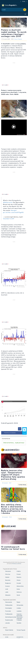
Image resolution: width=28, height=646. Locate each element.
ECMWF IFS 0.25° (20, 637)
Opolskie (19, 623)
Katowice (19, 592)
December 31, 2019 (8, 219)
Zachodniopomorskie (9, 617)
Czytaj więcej (22, 484)
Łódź (6, 589)
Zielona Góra (20, 586)
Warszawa (8, 571)
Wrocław (7, 574)
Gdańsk (7, 577)
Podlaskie (19, 620)
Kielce (18, 589)
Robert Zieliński (9, 630)
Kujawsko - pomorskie (19, 614)
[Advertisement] (14, 74)
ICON (6, 637)
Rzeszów (19, 577)
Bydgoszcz (8, 583)
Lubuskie (7, 623)
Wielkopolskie (8, 605)
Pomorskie (8, 611)
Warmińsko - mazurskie (20, 617)
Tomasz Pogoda (21, 630)
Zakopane (7, 595)
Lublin (6, 592)
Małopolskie (20, 605)
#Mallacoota (7, 202)
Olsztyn (18, 580)
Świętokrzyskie (9, 620)
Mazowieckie (8, 602)
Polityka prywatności (16, 563)
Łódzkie (19, 608)
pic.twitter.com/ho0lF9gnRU (13, 212)
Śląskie (18, 602)
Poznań (19, 574)
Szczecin (7, 586)
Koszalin (19, 583)
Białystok (7, 580)
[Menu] (25, 14)
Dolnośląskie (8, 608)
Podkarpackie (8, 614)
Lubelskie (19, 611)
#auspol (14, 210)
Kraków (19, 571)
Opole (18, 595)
